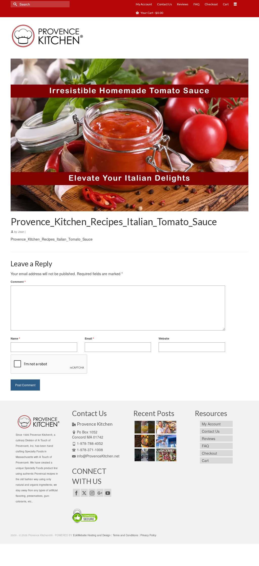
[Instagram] (92, 493)
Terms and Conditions (125, 535)
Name (15, 338)
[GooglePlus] (99, 493)
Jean (21, 231)
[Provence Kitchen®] (48, 35)
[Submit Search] (14, 4)
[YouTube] (107, 493)
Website (164, 338)
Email (89, 338)
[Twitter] (84, 493)
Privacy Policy (148, 535)
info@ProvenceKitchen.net (98, 455)
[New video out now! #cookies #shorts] (144, 427)
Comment (18, 282)
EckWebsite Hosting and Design (92, 535)
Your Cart (151, 13)
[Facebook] (76, 493)
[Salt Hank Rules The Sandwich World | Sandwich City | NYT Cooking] (165, 441)
